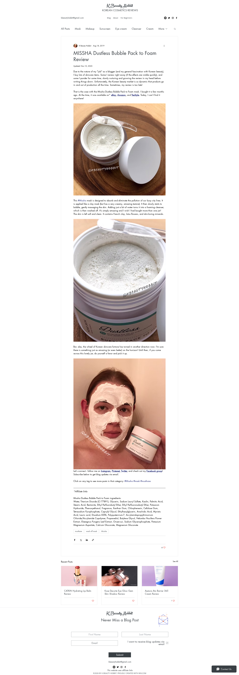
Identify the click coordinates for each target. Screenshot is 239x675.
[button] (175, 29)
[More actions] (164, 45)
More (161, 28)
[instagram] (173, 18)
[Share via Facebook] (74, 540)
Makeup (90, 28)
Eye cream (121, 28)
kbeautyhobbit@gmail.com (72, 18)
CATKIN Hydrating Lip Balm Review (77, 592)
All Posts (65, 28)
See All (175, 561)
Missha (104, 531)
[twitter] (169, 18)
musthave (78, 531)
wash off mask (91, 531)
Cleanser (136, 28)
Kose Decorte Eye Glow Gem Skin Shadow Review (119, 592)
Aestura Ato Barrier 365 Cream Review (156, 592)
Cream (149, 28)
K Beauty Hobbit (120, 6)
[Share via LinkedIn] (87, 540)
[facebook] (176, 18)
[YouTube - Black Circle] (165, 18)
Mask (78, 28)
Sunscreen (104, 28)
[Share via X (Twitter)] (81, 540)
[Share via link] (93, 540)
